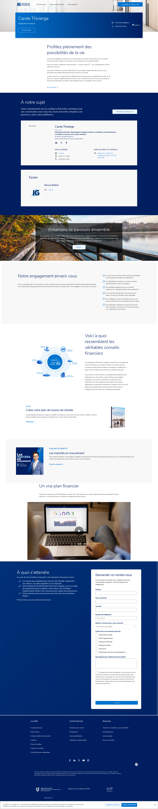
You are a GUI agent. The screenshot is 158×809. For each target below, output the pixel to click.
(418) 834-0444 (64, 159)
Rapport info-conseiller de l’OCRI (79, 789)
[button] (130, 4)
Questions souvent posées (78, 740)
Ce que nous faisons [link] (56, 4)
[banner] (24, 4)
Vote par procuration (37, 748)
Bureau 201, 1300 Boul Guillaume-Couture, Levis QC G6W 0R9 (107, 155)
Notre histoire (34, 732)
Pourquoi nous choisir (77, 728)
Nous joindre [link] (72, 4)
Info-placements (108, 732)
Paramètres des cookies (112, 805)
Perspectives (74, 732)
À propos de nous (36, 728)
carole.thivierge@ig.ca (122, 23)
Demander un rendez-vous (124, 112)
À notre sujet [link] (41, 4)
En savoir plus (26, 30)
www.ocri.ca (48, 798)
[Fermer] (155, 805)
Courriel (61, 153)
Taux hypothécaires (76, 736)
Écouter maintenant (55, 464)
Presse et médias (35, 744)
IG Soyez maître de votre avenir (40, 736)
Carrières (33, 740)
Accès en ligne (107, 736)
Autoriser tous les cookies (129, 805)
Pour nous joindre (108, 740)
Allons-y (79, 247)
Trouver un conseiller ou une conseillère (115, 728)
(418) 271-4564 (64, 156)
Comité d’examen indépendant (40, 752)
